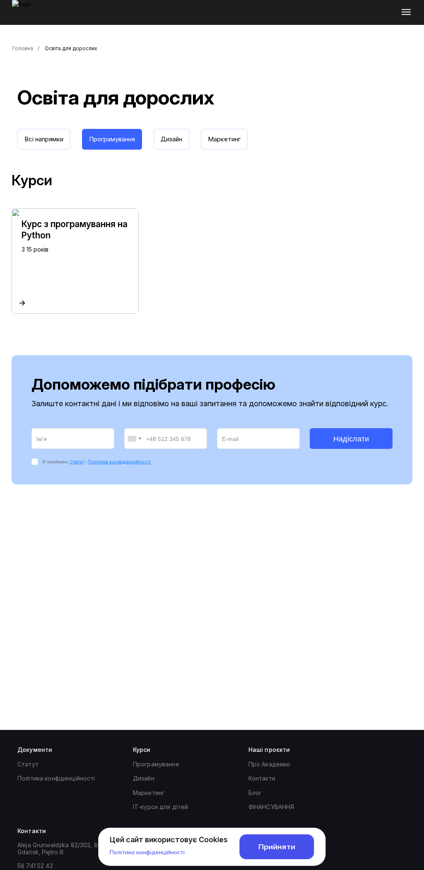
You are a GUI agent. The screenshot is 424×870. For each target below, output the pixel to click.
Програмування (156, 764)
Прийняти (276, 846)
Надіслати (351, 439)
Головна (22, 48)
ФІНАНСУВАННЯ (271, 806)
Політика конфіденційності (119, 462)
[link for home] (26, 16)
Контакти (261, 778)
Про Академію (269, 764)
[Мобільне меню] (408, 12)
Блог (255, 792)
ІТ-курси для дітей (160, 806)
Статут (77, 462)
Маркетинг (148, 792)
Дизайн (143, 778)
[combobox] (134, 438)
